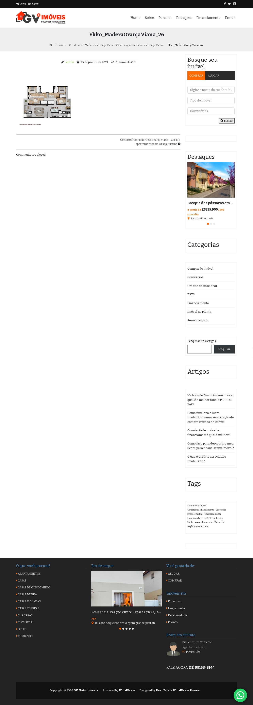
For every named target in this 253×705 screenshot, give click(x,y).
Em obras (174, 601)
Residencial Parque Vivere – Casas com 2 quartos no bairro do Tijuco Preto (146, 612)
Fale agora (184, 18)
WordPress (127, 690)
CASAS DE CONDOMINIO (33, 587)
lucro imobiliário (195, 518)
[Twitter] (229, 4)
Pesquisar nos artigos (201, 341)
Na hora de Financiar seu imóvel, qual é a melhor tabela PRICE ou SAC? (210, 400)
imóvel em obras (195, 514)
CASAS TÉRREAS (28, 608)
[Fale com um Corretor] (173, 648)
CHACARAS (25, 615)
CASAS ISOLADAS (29, 601)
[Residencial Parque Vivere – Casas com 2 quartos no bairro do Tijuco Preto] (126, 588)
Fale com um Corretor (197, 642)
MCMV (208, 518)
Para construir (177, 615)
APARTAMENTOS (29, 573)
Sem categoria (197, 320)
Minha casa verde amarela (199, 522)
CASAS (21, 580)
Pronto (172, 622)
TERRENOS (25, 636)
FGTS (191, 294)
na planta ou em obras (197, 526)
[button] (208, 223)
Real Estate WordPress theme (177, 690)
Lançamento (176, 608)
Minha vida (219, 522)
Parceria (165, 18)
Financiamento (208, 18)
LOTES (21, 629)
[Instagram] (234, 4)
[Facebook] (225, 4)
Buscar (228, 121)
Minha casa (217, 518)
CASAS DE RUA (27, 594)
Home (135, 18)
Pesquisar (224, 349)
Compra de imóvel (200, 268)
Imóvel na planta (199, 311)
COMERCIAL (25, 622)
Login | (23, 3)
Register (32, 3)
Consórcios (195, 277)
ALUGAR (213, 75)
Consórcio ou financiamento (200, 510)
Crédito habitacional (202, 286)
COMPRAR (196, 75)
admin (70, 62)
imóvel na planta (213, 514)
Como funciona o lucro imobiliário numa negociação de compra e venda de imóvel (210, 417)
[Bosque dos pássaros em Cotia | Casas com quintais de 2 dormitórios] (211, 180)
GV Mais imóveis (85, 690)
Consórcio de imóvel (197, 505)
